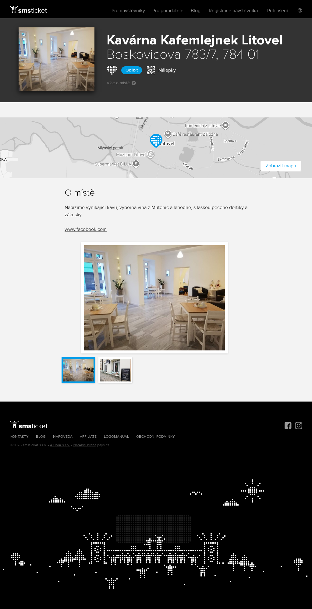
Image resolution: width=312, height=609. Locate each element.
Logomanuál (116, 436)
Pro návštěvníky (128, 11)
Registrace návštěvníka (233, 11)
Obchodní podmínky (155, 436)
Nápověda (63, 436)
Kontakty (19, 436)
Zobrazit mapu (281, 166)
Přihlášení (277, 11)
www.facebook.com (86, 229)
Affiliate (88, 436)
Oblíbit (132, 70)
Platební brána (84, 445)
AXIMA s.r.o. (60, 445)
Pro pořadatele (167, 11)
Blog (195, 11)
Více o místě (118, 82)
